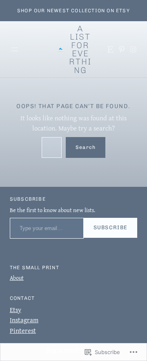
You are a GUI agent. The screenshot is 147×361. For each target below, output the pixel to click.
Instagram (24, 320)
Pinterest (23, 330)
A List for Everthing (80, 49)
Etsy (15, 309)
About (17, 278)
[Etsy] (110, 49)
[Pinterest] (122, 49)
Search (86, 147)
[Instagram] (133, 49)
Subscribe (111, 227)
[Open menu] (15, 49)
